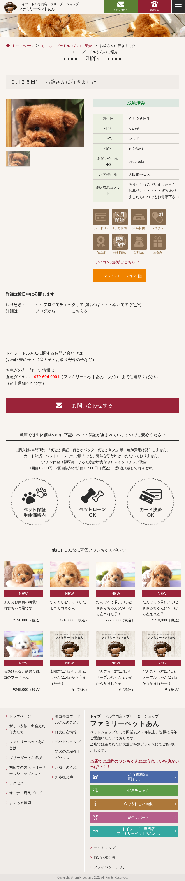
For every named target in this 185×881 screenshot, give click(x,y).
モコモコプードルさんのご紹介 (67, 719)
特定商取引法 (104, 857)
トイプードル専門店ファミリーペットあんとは (138, 831)
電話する (154, 10)
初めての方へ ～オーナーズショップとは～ (27, 770)
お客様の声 (64, 777)
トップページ (23, 46)
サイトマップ (104, 848)
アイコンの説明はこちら (115, 262)
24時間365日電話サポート (138, 777)
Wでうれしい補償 (138, 804)
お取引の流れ (66, 767)
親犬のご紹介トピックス (67, 754)
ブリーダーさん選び (25, 758)
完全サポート (138, 817)
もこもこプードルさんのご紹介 (66, 46)
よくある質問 (20, 803)
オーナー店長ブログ (25, 793)
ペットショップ (67, 742)
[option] (45, 123)
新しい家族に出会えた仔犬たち (27, 729)
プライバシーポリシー (112, 867)
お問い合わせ (120, 10)
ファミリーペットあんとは (27, 745)
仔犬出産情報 (66, 732)
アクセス (16, 783)
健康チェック (138, 790)
